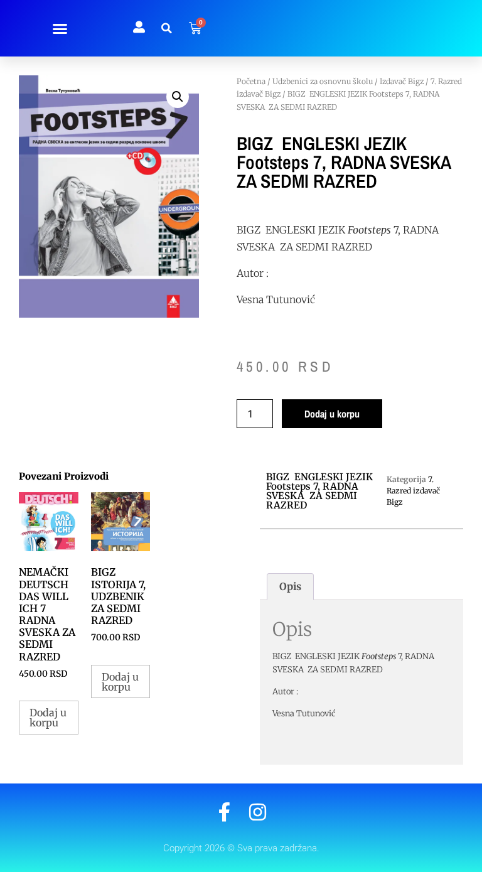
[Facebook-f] (224, 812)
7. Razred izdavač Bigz (413, 491)
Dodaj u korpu (332, 414)
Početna (251, 81)
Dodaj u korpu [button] (48, 717)
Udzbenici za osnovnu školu (322, 81)
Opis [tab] (290, 586)
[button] (60, 28)
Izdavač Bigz (402, 81)
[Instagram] (257, 812)
